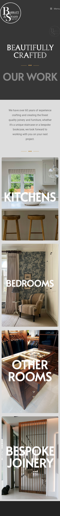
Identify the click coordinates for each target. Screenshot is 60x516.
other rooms (30, 370)
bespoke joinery (30, 456)
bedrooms (30, 283)
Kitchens (30, 196)
